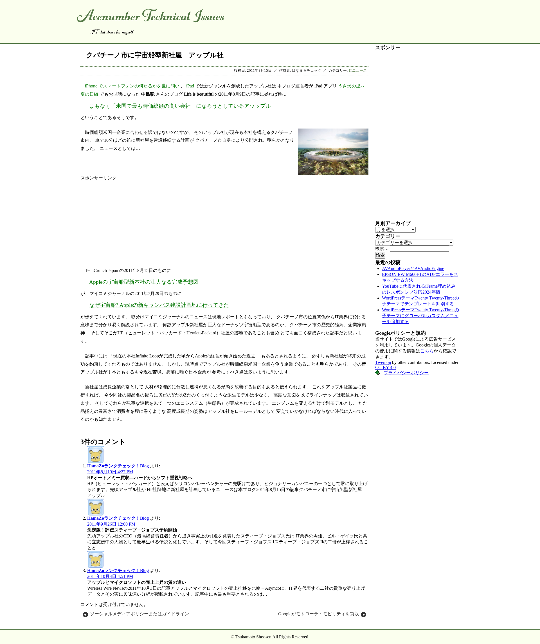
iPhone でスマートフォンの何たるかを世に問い (132, 86)
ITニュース (358, 71)
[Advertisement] (224, 220)
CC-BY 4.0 (385, 367)
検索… (382, 248)
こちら (427, 350)
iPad (190, 86)
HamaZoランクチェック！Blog (118, 465)
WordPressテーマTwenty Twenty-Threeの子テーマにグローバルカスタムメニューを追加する (420, 315)
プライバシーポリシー (406, 372)
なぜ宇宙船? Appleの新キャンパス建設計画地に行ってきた (159, 305)
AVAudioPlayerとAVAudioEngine (413, 268)
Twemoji (383, 362)
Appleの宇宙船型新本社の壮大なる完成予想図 (144, 282)
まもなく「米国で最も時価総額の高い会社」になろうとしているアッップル (180, 106)
